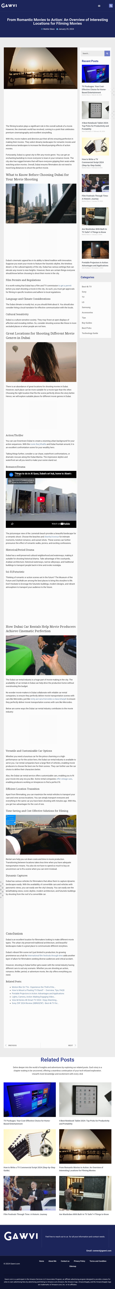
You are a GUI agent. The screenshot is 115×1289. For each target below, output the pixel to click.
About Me (52, 1261)
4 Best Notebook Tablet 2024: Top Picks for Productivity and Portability (95, 126)
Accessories (87, 312)
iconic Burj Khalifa (38, 444)
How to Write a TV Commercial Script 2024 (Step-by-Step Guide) (93, 162)
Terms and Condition (98, 1261)
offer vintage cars (64, 779)
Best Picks (86, 328)
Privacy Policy (79, 1261)
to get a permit (64, 285)
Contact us (65, 1261)
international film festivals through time (45, 955)
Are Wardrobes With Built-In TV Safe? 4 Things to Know (84, 1214)
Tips (84, 318)
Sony (84, 292)
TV (83, 297)
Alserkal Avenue (51, 537)
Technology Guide (90, 333)
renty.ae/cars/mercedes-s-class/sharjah (48, 699)
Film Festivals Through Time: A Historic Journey (25, 1214)
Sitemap (72, 1266)
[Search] (107, 53)
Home (41, 1261)
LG (83, 302)
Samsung (86, 307)
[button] (99, 6)
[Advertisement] (41, 108)
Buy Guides (87, 323)
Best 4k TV (87, 286)
